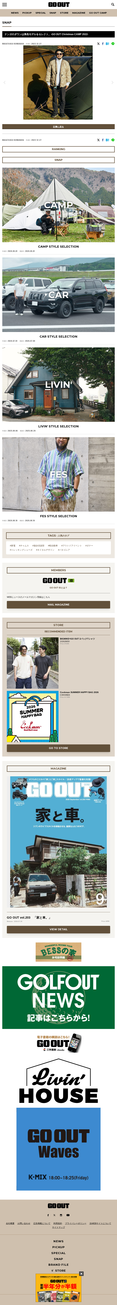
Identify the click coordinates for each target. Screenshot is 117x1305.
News (15, 12)
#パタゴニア (64, 550)
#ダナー (89, 545)
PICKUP (27, 12)
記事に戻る (58, 126)
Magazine (78, 12)
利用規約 (57, 1223)
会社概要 (10, 1223)
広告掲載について (41, 1223)
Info (109, 9)
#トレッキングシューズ (21, 550)
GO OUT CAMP (98, 12)
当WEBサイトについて (100, 1223)
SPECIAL (40, 12)
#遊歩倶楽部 (38, 545)
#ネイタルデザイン (45, 550)
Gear (19, 9)
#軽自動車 (53, 545)
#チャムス (24, 545)
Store (64, 12)
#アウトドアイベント (71, 545)
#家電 (12, 545)
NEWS (58, 1241)
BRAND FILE (58, 1264)
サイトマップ (58, 1227)
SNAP (53, 12)
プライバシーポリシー (75, 1223)
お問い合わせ (24, 1223)
